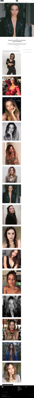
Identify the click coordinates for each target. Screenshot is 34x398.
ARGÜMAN (10, 2)
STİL (6, 2)
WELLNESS (17, 2)
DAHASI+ (26, 2)
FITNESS (13, 2)
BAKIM (8, 2)
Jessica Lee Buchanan (5, 384)
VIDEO (20, 2)
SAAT (15, 2)
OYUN (27, 2)
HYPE (21, 2)
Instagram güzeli (11, 384)
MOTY (23, 2)
